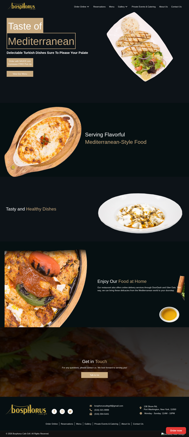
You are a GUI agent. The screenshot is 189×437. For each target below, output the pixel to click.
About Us (125, 424)
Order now (176, 430)
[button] (20, 62)
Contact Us (138, 424)
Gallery (88, 424)
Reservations (67, 424)
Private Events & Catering (106, 424)
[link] (82, 7)
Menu (79, 424)
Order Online (52, 424)
